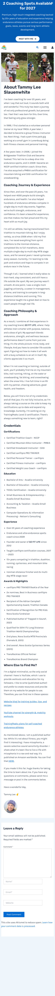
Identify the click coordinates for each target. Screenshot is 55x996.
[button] (28, 38)
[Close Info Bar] (52, 3)
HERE (11, 761)
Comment (8, 847)
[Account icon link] (52, 47)
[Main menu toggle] (45, 47)
